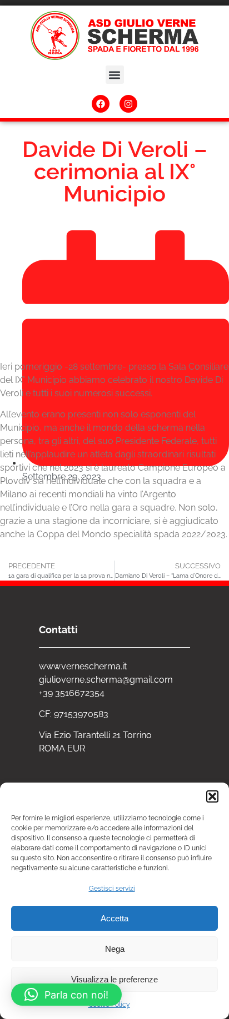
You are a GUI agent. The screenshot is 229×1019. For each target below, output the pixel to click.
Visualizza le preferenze (114, 979)
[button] (212, 796)
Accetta (114, 918)
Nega (115, 949)
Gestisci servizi (112, 888)
